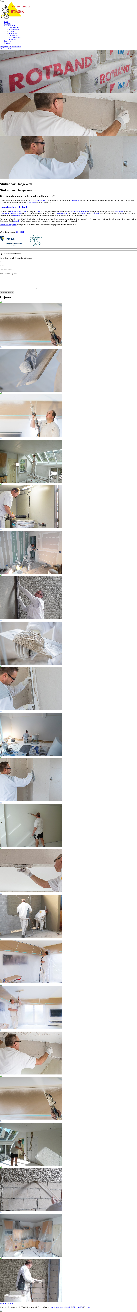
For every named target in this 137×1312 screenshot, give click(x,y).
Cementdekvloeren (15, 37)
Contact (7, 43)
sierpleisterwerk (16, 213)
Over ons (7, 24)
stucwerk (83, 213)
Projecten (7, 41)
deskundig (75, 200)
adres (38, 211)
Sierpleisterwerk (14, 27)
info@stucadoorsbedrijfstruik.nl (10, 47)
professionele (31, 202)
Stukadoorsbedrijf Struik (14, 207)
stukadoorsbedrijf (40, 200)
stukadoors (17, 215)
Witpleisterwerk (14, 29)
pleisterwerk (119, 211)
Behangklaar (13, 33)
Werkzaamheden (10, 26)
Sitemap (87, 1307)
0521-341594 (19, 232)
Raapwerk (12, 31)
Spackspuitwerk (14, 35)
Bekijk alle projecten (7, 1303)
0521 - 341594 (6, 48)
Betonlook (12, 39)
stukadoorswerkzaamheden (78, 211)
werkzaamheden (61, 213)
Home (6, 22)
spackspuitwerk (5, 213)
